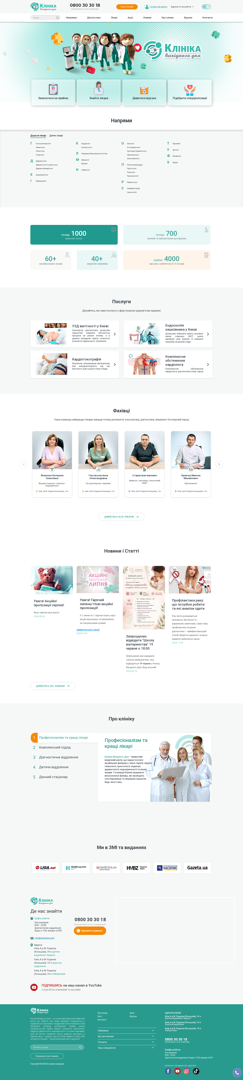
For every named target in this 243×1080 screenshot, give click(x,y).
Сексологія (132, 192)
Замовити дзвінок (92, 930)
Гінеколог (40, 155)
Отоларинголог (133, 147)
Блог (100, 1016)
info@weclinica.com (44, 938)
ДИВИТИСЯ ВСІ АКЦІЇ (87, 630)
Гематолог (40, 147)
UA (208, 7)
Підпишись (52, 985)
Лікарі (114, 17)
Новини (147, 17)
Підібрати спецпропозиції (190, 98)
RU (204, 7)
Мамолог (85, 160)
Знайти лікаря (98, 98)
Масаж (84, 163)
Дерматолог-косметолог (47, 165)
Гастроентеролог (43, 144)
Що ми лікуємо (106, 1036)
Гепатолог (40, 151)
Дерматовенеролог (44, 168)
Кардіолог (85, 144)
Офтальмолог (133, 155)
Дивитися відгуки (144, 98)
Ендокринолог (42, 175)
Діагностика (94, 17)
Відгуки (188, 17)
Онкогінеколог (133, 158)
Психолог (131, 172)
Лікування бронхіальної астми (94, 154)
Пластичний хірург (135, 165)
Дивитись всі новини (51, 686)
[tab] (64, 738)
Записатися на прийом (53, 98)
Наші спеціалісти (107, 1048)
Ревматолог (132, 182)
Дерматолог (41, 161)
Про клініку (168, 17)
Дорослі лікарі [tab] (38, 135)
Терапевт (177, 144)
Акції (130, 17)
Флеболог (177, 156)
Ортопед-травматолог (137, 151)
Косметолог (86, 147)
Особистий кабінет (158, 7)
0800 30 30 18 (85, 5)
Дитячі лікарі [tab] (56, 135)
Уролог (176, 150)
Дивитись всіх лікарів (119, 516)
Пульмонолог (133, 176)
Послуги (102, 1042)
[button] (219, 464)
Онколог (130, 144)
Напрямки (71, 17)
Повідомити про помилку (46, 1056)
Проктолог (132, 168)
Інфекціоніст (41, 181)
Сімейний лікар (133, 188)
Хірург (175, 162)
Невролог (85, 170)
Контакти (207, 17)
